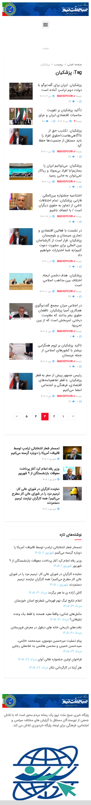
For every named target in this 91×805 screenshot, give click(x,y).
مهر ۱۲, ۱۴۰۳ (46, 331)
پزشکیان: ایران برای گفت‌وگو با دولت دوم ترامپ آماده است (60, 87)
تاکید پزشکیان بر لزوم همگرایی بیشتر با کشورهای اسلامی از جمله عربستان (60, 350)
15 (70, 366)
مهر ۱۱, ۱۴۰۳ (46, 396)
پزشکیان (45, 64)
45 (70, 157)
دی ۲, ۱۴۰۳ (46, 151)
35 (70, 296)
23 (70, 401)
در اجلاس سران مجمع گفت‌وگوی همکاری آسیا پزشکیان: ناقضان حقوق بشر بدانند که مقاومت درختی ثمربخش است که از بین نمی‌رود (58, 315)
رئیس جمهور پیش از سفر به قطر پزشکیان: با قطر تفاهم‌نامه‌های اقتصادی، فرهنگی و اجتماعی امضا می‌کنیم (59, 382)
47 (70, 101)
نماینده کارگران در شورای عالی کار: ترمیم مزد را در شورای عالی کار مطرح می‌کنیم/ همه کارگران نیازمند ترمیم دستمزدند (36, 495)
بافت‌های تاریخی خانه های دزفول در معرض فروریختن (46, 627)
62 (70, 267)
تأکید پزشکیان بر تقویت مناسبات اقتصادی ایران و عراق (60, 112)
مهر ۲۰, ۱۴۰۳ (46, 291)
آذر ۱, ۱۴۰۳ (47, 261)
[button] (45, 24)
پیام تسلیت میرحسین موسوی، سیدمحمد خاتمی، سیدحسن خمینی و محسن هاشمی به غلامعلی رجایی (47, 643)
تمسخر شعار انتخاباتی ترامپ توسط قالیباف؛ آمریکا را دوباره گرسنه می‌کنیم (35, 451)
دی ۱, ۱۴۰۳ (47, 182)
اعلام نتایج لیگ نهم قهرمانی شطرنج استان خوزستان (48, 600)
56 (44, 121)
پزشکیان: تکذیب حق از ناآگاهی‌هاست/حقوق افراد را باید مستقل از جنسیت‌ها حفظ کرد (60, 138)
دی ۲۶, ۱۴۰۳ (46, 96)
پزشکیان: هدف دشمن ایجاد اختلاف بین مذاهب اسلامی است (62, 280)
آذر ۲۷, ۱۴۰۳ (46, 216)
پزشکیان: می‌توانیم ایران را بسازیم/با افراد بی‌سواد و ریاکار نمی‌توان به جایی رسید (60, 170)
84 (70, 222)
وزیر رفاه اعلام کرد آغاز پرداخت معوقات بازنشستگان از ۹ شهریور (39, 471)
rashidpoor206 (66, 96)
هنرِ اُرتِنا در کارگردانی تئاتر (65, 667)
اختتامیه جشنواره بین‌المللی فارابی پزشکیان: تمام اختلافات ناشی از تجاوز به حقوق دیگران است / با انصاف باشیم (60, 203)
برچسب (58, 64)
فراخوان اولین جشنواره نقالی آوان (60, 659)
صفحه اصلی (74, 64)
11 (71, 336)
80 (70, 187)
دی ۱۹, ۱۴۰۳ (63, 121)
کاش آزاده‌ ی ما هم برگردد (65, 592)
